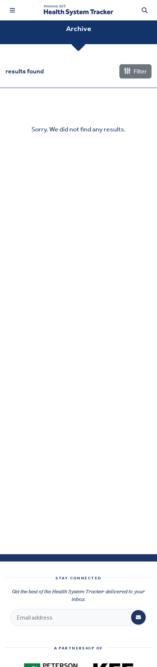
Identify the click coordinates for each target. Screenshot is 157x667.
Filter (140, 71)
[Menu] (12, 10)
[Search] (145, 10)
